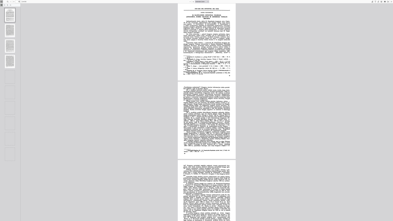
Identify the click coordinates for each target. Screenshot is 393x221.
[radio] (1, 5)
